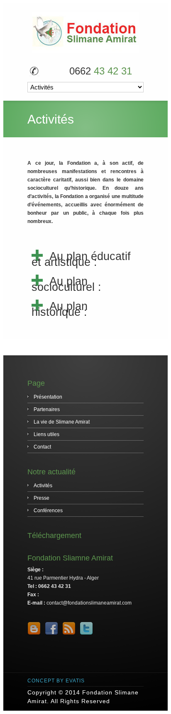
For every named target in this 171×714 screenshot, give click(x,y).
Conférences (48, 510)
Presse (41, 498)
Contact (42, 447)
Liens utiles (46, 434)
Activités (43, 485)
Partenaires (47, 409)
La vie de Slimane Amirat (62, 422)
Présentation (48, 397)
